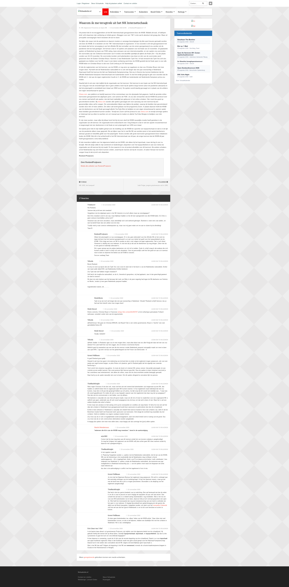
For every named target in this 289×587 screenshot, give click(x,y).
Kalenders (143, 12)
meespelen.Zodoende (160, 505)
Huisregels (106, 579)
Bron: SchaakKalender (183, 80)
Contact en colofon (130, 3)
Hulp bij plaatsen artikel (113, 3)
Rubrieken (114, 12)
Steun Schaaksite (97, 3)
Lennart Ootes (92, 579)
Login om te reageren (159, 205)
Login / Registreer (83, 3)
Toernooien (129, 12)
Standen (169, 12)
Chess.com (83, 94)
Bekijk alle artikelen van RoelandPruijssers (96, 166)
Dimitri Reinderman (101, 427)
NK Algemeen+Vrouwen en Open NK (94, 28)
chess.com (101, 102)
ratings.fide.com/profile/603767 (128, 312)
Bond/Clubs (156, 12)
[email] (210, 3)
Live (105, 12)
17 (145, 28)
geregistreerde (89, 557)
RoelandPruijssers (135, 28)
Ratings (181, 12)
